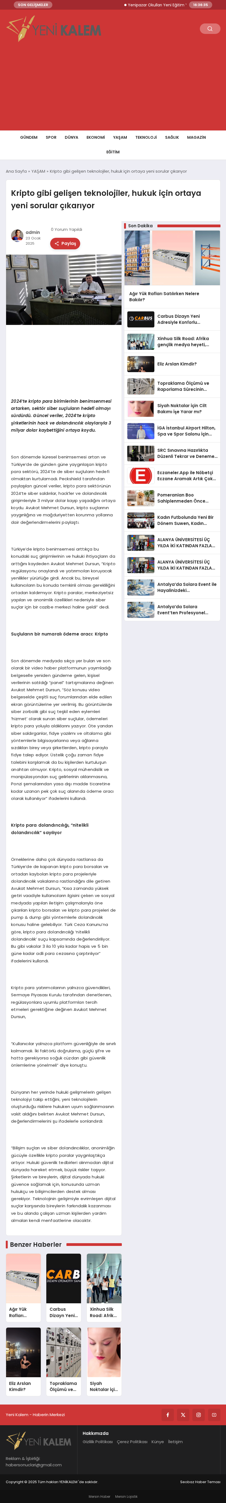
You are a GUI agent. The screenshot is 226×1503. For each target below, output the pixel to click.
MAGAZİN (196, 137)
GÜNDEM (28, 137)
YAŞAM (120, 137)
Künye (158, 1442)
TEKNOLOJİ (146, 137)
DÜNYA (71, 137)
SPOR (51, 137)
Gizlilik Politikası (98, 1442)
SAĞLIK (172, 137)
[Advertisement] (113, 89)
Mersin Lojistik (126, 1496)
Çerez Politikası (132, 1442)
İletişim (175, 1442)
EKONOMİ (96, 137)
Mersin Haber (99, 1496)
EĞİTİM (113, 152)
